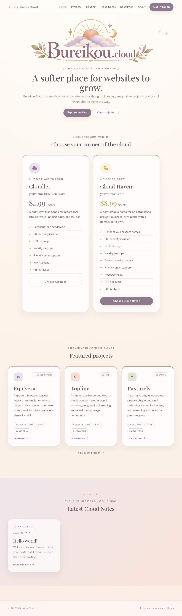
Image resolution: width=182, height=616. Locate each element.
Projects (76, 7)
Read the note (22, 564)
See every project (89, 452)
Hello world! (25, 541)
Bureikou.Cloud (23, 7)
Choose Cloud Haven (126, 301)
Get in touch (161, 7)
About (142, 7)
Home (63, 7)
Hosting (91, 7)
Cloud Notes (108, 7)
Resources (126, 7)
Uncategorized (24, 526)
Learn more (21, 438)
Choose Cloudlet (55, 281)
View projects (106, 112)
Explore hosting (77, 112)
